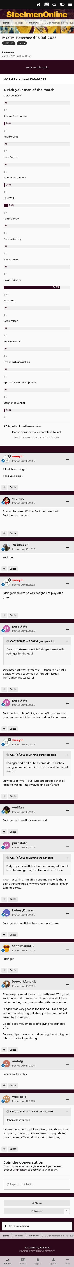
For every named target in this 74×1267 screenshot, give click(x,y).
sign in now (20, 1169)
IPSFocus (44, 1247)
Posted (23, 461)
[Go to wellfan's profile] (6, 810)
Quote (13, 487)
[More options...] (67, 459)
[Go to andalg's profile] (6, 1063)
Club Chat (25, 56)
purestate (44, 755)
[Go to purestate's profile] (6, 628)
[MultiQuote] (4, 487)
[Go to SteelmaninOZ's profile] (6, 948)
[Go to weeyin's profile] (6, 459)
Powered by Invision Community (37, 1250)
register (36, 432)
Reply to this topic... (21, 1184)
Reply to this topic (37, 67)
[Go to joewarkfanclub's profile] (6, 984)
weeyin (9, 52)
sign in (24, 432)
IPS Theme (30, 1247)
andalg (43, 1111)
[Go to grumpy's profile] (6, 500)
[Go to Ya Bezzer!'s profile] (6, 547)
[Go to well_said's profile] (6, 1099)
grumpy (43, 641)
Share (38, 1203)
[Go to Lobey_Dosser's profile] (6, 913)
